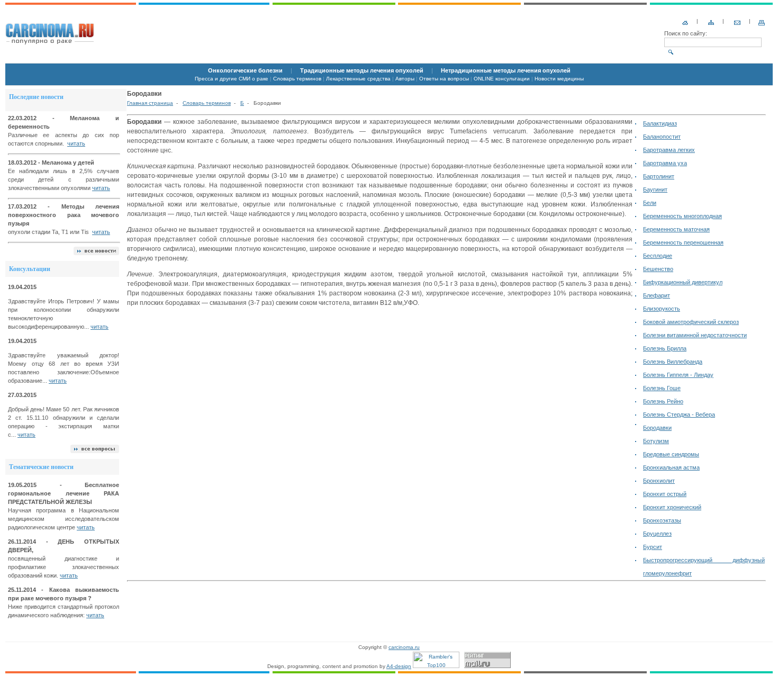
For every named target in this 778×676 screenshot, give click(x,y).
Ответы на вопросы (444, 79)
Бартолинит (658, 176)
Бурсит (652, 547)
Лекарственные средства (358, 79)
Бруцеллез (657, 533)
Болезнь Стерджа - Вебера (679, 414)
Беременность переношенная (683, 242)
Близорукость (661, 308)
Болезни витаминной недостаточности (695, 335)
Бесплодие (657, 256)
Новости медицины (559, 79)
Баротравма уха (665, 163)
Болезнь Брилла (664, 348)
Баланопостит (662, 136)
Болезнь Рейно (663, 401)
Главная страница (150, 103)
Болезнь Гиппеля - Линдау (678, 375)
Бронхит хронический (672, 507)
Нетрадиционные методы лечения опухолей (506, 70)
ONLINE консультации (502, 79)
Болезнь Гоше (662, 388)
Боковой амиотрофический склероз (691, 322)
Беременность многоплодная (682, 216)
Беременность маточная (676, 229)
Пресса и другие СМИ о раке (231, 79)
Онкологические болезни (245, 70)
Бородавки (657, 428)
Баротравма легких (669, 150)
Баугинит (655, 189)
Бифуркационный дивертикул (682, 282)
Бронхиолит (659, 480)
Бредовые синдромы (671, 454)
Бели (649, 203)
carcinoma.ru (404, 647)
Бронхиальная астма (671, 467)
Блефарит (656, 295)
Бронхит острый (664, 494)
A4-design (398, 666)
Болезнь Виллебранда (672, 361)
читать (76, 143)
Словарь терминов (297, 79)
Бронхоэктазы (662, 520)
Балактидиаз (660, 123)
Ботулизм (656, 441)
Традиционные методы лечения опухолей (361, 70)
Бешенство (658, 269)
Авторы (404, 79)
